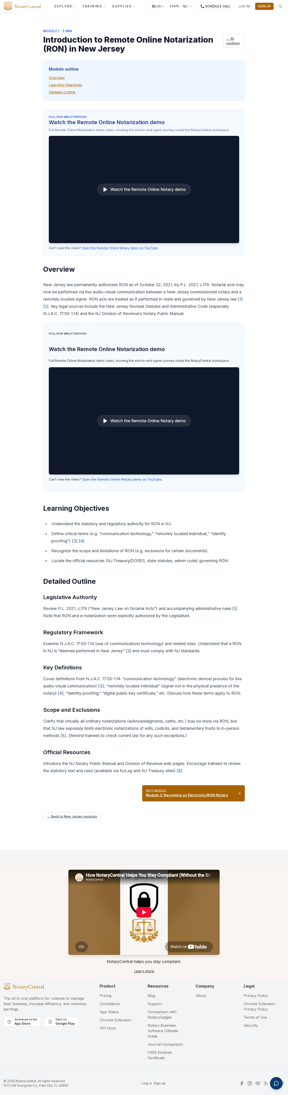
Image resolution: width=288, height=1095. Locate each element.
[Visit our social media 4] (266, 1083)
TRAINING (92, 6)
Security (251, 1025)
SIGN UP (264, 6)
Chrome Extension (115, 1020)
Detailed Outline (62, 92)
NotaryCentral (27, 6)
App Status (109, 1012)
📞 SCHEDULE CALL (215, 6)
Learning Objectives (65, 85)
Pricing (105, 995)
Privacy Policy (256, 995)
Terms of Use (255, 1017)
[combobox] (158, 6)
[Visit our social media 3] (258, 1083)
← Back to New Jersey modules (72, 816)
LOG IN (244, 6)
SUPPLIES (122, 6)
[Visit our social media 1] (241, 1083)
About (201, 995)
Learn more (144, 971)
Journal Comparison (165, 1044)
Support (155, 1003)
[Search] (279, 6)
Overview (57, 77)
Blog (151, 995)
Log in (147, 1083)
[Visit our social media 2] (250, 1083)
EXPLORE (63, 6)
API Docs (108, 1028)
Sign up (160, 1083)
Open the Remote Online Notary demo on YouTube (120, 248)
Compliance (110, 1003)
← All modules (233, 41)
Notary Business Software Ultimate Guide (163, 1030)
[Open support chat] (276, 1083)
